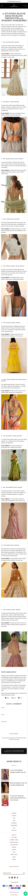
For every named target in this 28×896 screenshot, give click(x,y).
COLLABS (14, 859)
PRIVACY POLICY (14, 854)
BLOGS (14, 857)
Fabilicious (3, 35)
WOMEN (14, 815)
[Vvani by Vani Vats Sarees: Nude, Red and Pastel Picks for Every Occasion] (5, 800)
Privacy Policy (23, 738)
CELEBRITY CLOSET (14, 840)
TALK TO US (14, 830)
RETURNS (14, 849)
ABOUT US (14, 835)
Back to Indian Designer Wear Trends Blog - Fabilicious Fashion (14, 751)
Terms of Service (14, 739)
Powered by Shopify (14, 894)
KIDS (14, 820)
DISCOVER (14, 813)
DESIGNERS (14, 823)
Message (4, 721)
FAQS (14, 852)
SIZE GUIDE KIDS (14, 844)
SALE (14, 828)
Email (3, 714)
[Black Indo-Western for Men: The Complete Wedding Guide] (5, 787)
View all (14, 765)
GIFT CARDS (14, 837)
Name (3, 707)
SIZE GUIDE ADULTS (14, 842)
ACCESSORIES (14, 825)
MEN (14, 818)
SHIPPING (14, 847)
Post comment (14, 733)
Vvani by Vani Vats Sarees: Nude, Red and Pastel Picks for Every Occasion (18, 798)
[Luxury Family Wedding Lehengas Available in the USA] (5, 775)
